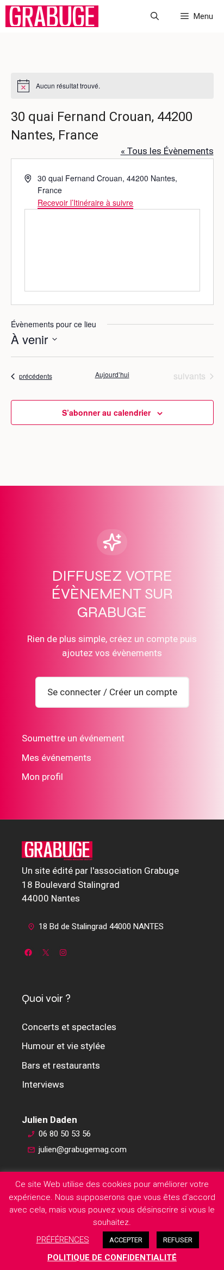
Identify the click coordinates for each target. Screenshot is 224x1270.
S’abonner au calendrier (106, 412)
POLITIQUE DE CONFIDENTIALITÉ (112, 1257)
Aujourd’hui (112, 374)
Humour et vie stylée (63, 1045)
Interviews (43, 1084)
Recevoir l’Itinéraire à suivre (85, 202)
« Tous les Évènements (167, 150)
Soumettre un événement (73, 738)
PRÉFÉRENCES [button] (62, 1239)
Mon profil (42, 776)
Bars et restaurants (61, 1065)
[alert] (112, 86)
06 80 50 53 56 (65, 1134)
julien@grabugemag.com (83, 1149)
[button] (155, 16)
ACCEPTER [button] (125, 1240)
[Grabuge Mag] (51, 16)
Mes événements (56, 757)
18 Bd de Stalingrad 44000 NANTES (101, 926)
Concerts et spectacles (69, 1026)
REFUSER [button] (177, 1240)
